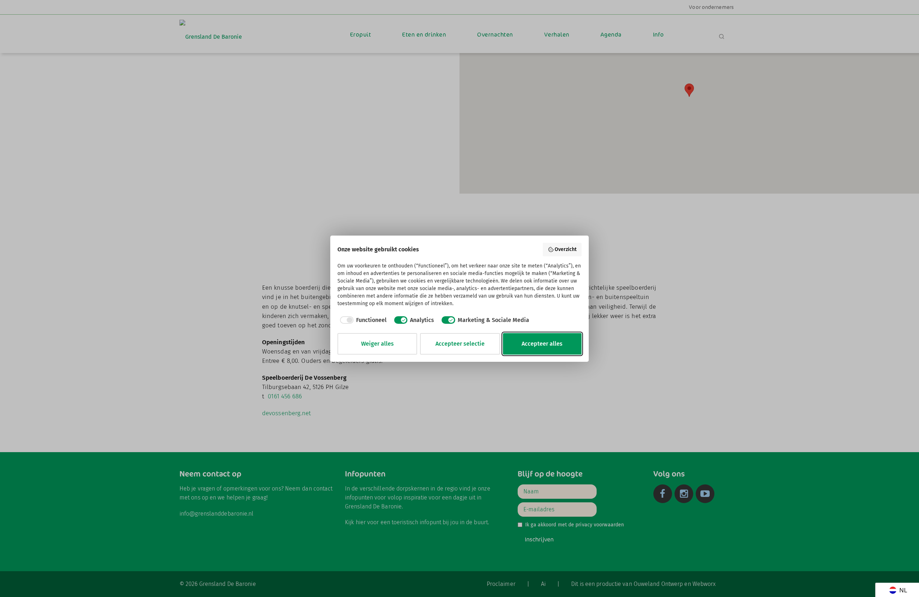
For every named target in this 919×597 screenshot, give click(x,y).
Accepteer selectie (460, 343)
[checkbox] (362, 320)
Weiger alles (377, 343)
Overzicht (566, 249)
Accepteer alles (542, 343)
